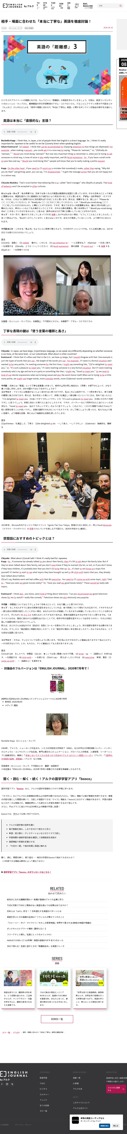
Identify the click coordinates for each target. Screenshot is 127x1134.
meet (109, 364)
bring (57, 568)
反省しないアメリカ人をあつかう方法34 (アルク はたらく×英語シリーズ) (59, 755)
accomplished (54, 146)
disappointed (54, 171)
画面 (5, 321)
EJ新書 (76, 1083)
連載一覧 (76, 1077)
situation (102, 360)
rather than (89, 168)
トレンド (43, 1100)
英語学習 (43, 1077)
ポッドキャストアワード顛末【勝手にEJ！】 (27, 928)
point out (47, 168)
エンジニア (84, 103)
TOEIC (42, 1083)
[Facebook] (2, 1084)
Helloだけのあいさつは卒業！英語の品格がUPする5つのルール (35, 940)
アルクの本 (77, 1088)
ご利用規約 (4, 1124)
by (62, 146)
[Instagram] (7, 1084)
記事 (7, 769)
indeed (26, 242)
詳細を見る (105, 1126)
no (61, 357)
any (21, 582)
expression (77, 157)
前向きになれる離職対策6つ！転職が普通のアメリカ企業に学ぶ (35, 899)
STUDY (4, 28)
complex (49, 378)
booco (20, 788)
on (2, 160)
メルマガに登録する (114, 1088)
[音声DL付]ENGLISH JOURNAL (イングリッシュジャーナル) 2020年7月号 (34, 698)
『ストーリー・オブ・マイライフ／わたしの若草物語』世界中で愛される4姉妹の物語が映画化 (49, 922)
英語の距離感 (29, 28)
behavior (8, 186)
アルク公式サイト (80, 1108)
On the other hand (16, 168)
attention (77, 146)
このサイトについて (81, 1102)
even (53, 564)
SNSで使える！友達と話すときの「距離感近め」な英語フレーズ (35, 946)
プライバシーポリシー (23, 1124)
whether (99, 350)
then (66, 561)
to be (25, 143)
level (26, 353)
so (58, 182)
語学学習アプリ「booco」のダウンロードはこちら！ (27, 872)
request (28, 150)
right (104, 579)
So (88, 140)
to (37, 143)
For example (73, 360)
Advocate (107, 525)
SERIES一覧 (57, 1019)
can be (44, 146)
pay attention (58, 242)
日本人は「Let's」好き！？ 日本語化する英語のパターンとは (34, 911)
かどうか (27, 614)
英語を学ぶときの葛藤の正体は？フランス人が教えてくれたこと (35, 916)
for (12, 143)
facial (69, 157)
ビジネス (43, 1088)
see (30, 572)
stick (76, 572)
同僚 (83, 385)
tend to (105, 371)
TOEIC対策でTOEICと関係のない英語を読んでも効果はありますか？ (37, 905)
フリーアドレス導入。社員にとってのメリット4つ (29, 934)
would (77, 357)
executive (56, 579)
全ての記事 (44, 1105)
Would (17, 153)
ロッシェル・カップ (15, 28)
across (84, 171)
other (34, 186)
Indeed (25, 146)
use (33, 360)
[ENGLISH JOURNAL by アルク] (12, 6)
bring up (90, 568)
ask (45, 150)
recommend (83, 593)
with (81, 572)
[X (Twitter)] (12, 1084)
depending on (88, 350)
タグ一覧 (6, 1032)
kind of (4, 374)
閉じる (115, 1126)
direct (74, 140)
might (66, 364)
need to (35, 168)
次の (15, 813)
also (42, 157)
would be (94, 582)
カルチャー (44, 1094)
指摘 (53, 214)
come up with (83, 579)
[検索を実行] (121, 6)
